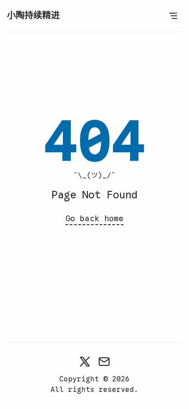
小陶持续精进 (33, 15)
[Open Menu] (173, 16)
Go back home (94, 218)
